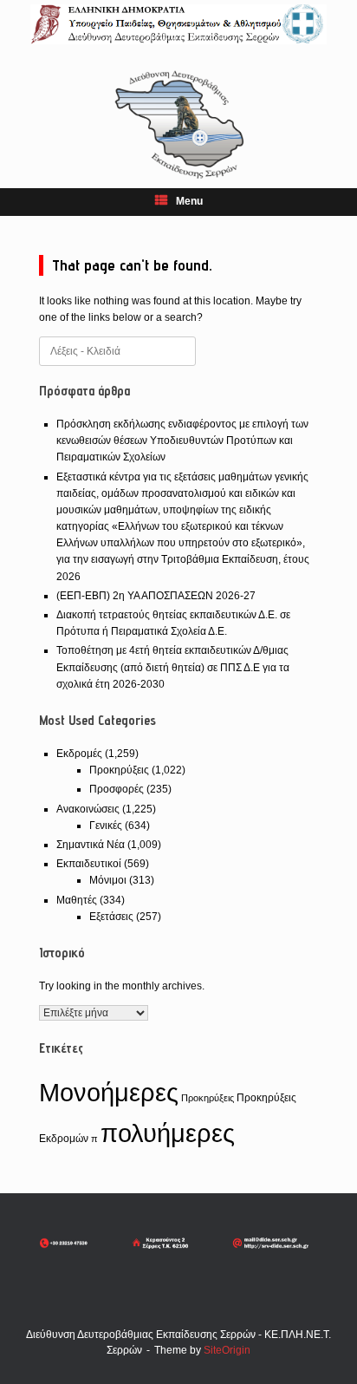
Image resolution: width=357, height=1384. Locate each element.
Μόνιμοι (108, 880)
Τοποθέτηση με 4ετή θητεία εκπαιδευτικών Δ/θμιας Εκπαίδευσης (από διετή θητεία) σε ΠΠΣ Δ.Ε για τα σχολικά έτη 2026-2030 (172, 666)
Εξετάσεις (111, 917)
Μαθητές (76, 900)
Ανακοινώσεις (88, 809)
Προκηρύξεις (119, 770)
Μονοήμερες (108, 1093)
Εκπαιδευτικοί (88, 864)
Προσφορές (116, 789)
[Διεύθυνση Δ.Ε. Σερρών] (178, 24)
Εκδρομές (79, 753)
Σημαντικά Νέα (90, 845)
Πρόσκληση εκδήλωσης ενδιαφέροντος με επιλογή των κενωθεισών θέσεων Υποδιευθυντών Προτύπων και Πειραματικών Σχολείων (182, 440)
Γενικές (105, 825)
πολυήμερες (168, 1133)
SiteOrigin (227, 1350)
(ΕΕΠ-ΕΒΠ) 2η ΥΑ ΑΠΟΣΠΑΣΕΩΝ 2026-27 (156, 596)
